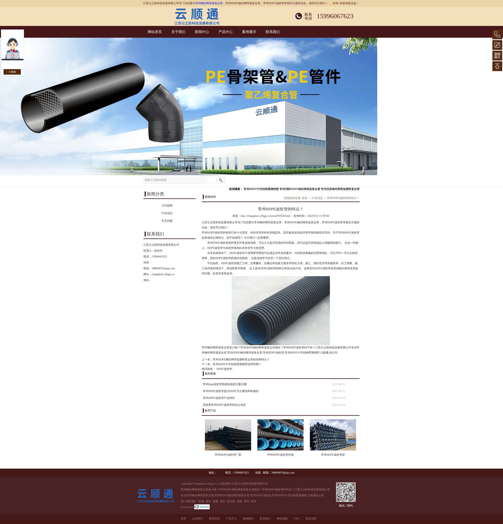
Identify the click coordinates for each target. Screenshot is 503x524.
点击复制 (224, 483)
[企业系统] (202, 507)
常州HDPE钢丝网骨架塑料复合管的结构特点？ (241, 359)
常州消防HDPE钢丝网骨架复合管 (300, 189)
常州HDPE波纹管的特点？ (343, 198)
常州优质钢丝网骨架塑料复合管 (340, 189)
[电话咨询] (497, 34)
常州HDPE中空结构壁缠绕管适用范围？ (237, 364)
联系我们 (273, 32)
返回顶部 (311, 518)
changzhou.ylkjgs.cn (163, 274)
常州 (246, 501)
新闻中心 (202, 32)
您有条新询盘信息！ (346, 3)
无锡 (239, 501)
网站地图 (282, 518)
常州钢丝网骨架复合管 (209, 3)
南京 (208, 501)
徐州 (253, 501)
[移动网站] (497, 55)
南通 (215, 501)
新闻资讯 (214, 518)
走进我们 (197, 518)
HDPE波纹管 (224, 368)
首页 (304, 198)
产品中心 (225, 32)
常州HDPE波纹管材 (333, 454)
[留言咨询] (497, 45)
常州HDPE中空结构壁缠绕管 (261, 189)
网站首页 (155, 32)
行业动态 (317, 198)
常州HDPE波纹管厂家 (228, 454)
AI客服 (12, 72)
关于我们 (178, 32)
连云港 (231, 501)
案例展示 (249, 32)
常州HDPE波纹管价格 (280, 454)
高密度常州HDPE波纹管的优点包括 (224, 404)
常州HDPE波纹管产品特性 (219, 398)
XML (297, 518)
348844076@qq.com (163, 268)
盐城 (201, 501)
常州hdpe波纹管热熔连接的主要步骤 (225, 384)
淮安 (222, 501)
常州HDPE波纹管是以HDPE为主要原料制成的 (231, 391)
